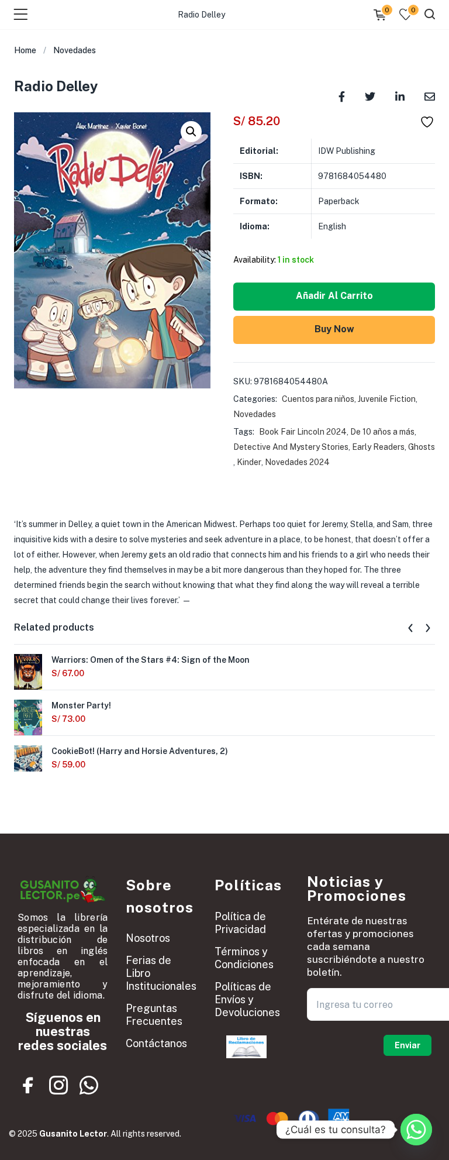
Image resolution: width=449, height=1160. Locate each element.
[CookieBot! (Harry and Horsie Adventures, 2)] (28, 757)
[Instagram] (58, 1085)
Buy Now (334, 329)
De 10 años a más (382, 431)
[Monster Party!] (28, 717)
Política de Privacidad (240, 922)
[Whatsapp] (88, 1085)
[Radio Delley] (342, 96)
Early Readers (378, 447)
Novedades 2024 (297, 462)
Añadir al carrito (334, 295)
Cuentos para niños (318, 399)
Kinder (249, 462)
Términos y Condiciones (244, 957)
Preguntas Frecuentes (154, 1014)
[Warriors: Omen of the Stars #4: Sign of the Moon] (28, 672)
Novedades (74, 50)
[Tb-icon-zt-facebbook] (28, 1085)
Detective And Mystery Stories (290, 447)
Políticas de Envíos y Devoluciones (247, 999)
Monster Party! (81, 705)
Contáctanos (156, 1043)
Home (25, 50)
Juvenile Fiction (387, 399)
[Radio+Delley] (370, 96)
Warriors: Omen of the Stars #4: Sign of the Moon (150, 660)
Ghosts (421, 447)
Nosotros (148, 938)
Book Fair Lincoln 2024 (303, 431)
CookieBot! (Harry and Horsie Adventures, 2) (139, 751)
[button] (191, 131)
